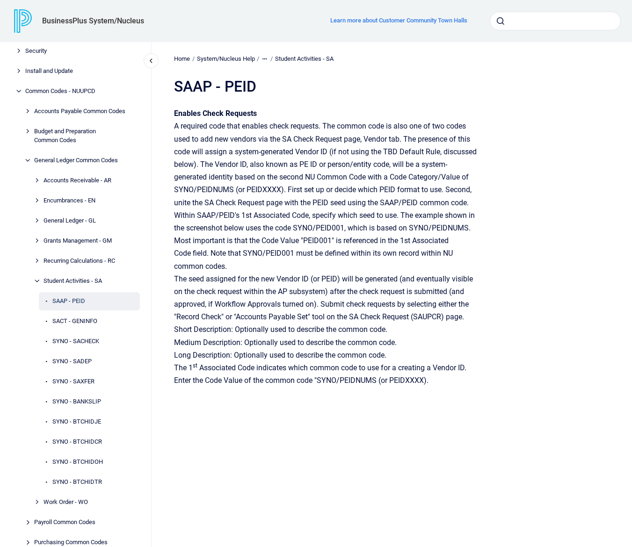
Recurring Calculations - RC (79, 260)
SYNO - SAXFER (73, 381)
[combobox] (555, 21)
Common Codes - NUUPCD (60, 90)
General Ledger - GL (70, 220)
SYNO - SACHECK (75, 341)
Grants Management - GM (78, 240)
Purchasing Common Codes (71, 542)
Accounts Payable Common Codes (79, 111)
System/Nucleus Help (226, 58)
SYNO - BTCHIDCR (77, 441)
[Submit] (500, 21)
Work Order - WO (66, 501)
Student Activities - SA (73, 280)
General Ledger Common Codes (76, 160)
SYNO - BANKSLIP (76, 401)
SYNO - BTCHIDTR (77, 481)
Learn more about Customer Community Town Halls (398, 20)
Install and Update (49, 70)
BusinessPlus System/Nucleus (93, 20)
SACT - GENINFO (74, 320)
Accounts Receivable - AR (77, 180)
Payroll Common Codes (64, 521)
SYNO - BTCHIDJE (76, 421)
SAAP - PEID (68, 300)
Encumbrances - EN (69, 200)
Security (36, 50)
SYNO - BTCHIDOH (77, 461)
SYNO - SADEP (72, 361)
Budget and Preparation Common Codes (65, 136)
